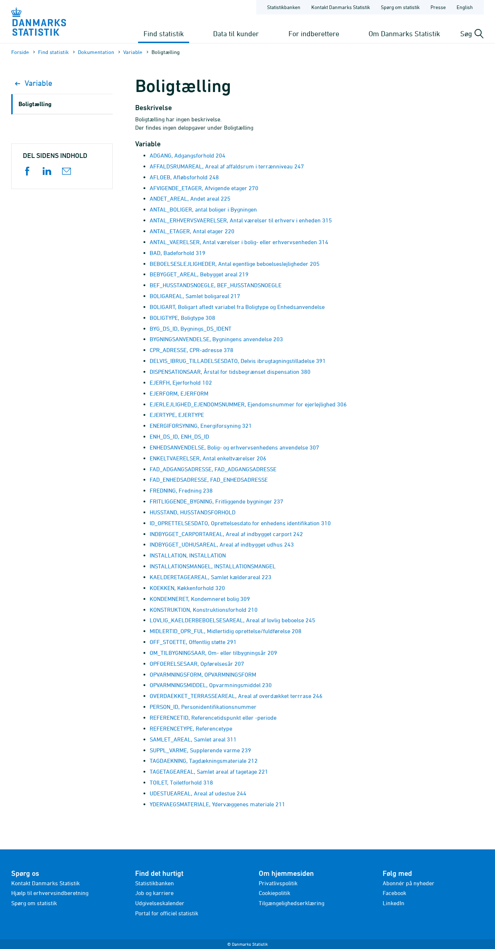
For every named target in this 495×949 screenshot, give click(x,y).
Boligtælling (34, 104)
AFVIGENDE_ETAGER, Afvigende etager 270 (204, 188)
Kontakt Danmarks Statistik (340, 7)
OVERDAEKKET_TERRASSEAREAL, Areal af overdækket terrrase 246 (236, 696)
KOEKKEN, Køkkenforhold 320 (187, 588)
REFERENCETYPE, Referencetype (191, 728)
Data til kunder (236, 33)
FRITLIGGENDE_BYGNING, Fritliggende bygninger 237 (216, 501)
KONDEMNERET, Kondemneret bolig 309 (200, 598)
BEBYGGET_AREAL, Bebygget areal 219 (199, 274)
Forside (20, 52)
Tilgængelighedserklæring (291, 903)
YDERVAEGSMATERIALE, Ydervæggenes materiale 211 (217, 804)
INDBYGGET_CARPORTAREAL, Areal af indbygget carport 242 (226, 534)
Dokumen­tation (96, 52)
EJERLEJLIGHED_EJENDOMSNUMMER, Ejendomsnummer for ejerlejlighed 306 (248, 404)
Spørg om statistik (400, 7)
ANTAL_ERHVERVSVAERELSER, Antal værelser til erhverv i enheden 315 (241, 220)
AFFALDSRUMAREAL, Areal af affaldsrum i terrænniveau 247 (227, 166)
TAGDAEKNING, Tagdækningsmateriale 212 (204, 760)
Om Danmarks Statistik (404, 33)
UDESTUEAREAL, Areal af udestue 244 (198, 793)
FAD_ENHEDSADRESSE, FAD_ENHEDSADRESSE (209, 479)
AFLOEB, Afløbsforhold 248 (184, 177)
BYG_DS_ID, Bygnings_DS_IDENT (191, 328)
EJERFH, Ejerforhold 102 (181, 382)
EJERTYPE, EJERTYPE (177, 414)
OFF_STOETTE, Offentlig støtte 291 (193, 642)
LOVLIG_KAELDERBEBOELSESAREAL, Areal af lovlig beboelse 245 (232, 620)
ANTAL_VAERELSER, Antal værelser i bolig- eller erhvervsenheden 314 (239, 242)
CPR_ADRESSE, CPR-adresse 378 (191, 350)
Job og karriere (154, 893)
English (465, 7)
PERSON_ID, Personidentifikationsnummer (203, 706)
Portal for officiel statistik (166, 913)
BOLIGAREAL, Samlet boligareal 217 (195, 296)
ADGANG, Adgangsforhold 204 (187, 155)
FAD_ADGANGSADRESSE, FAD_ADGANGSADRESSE (213, 469)
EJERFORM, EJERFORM (179, 393)
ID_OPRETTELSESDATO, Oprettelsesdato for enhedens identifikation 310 (240, 523)
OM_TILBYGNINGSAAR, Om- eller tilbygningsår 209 (213, 652)
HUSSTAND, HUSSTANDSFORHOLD (193, 512)
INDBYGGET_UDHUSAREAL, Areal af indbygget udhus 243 (222, 544)
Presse (438, 7)
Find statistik (163, 33)
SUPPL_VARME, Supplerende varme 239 (200, 750)
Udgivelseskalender (159, 903)
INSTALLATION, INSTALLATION (188, 555)
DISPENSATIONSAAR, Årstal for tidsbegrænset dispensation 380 (230, 371)
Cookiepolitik (274, 893)
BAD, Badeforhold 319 (177, 253)
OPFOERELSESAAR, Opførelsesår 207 (197, 663)
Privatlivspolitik (278, 883)
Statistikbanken (283, 7)
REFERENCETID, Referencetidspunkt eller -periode (213, 717)
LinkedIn (393, 903)
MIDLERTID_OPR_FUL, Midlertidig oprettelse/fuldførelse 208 (225, 631)
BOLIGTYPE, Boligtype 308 (182, 317)
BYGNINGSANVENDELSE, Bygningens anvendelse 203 (216, 339)
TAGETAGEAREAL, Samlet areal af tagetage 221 (209, 771)
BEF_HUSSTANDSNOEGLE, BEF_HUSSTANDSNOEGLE (216, 285)
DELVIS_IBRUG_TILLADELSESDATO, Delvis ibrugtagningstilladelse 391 (238, 361)
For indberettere (313, 33)
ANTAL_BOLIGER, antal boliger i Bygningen (203, 209)
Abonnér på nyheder (408, 883)
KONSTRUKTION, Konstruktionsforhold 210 (204, 609)
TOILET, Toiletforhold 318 (181, 782)
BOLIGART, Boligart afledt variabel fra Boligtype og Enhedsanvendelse (237, 307)
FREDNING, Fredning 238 (181, 490)
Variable (132, 52)
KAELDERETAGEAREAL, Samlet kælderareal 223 (210, 577)
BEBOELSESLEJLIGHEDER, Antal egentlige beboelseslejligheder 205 (235, 263)
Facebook (394, 893)
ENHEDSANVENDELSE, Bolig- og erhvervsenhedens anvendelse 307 (234, 447)
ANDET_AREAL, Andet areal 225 (190, 198)
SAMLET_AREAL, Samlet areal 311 (193, 739)
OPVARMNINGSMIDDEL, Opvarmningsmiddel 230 (211, 685)
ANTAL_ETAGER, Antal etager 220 (192, 231)
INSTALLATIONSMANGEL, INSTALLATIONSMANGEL (213, 566)
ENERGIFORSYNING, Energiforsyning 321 (201, 425)
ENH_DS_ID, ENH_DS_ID (179, 436)
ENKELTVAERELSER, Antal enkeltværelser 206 (208, 458)
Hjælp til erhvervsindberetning (49, 893)
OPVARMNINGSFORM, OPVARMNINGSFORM (203, 674)
